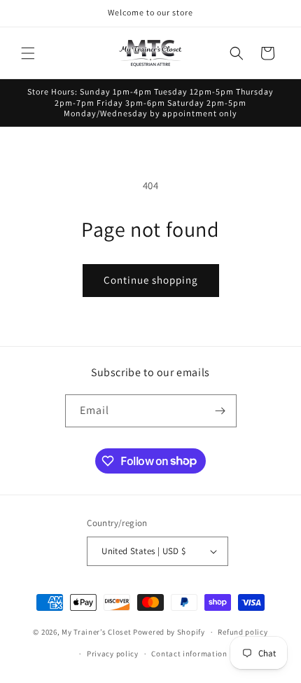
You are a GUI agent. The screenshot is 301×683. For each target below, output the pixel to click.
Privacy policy (113, 653)
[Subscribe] (220, 410)
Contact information (189, 653)
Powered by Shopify (169, 632)
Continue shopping (151, 280)
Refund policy (242, 632)
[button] (28, 53)
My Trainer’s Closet (96, 632)
